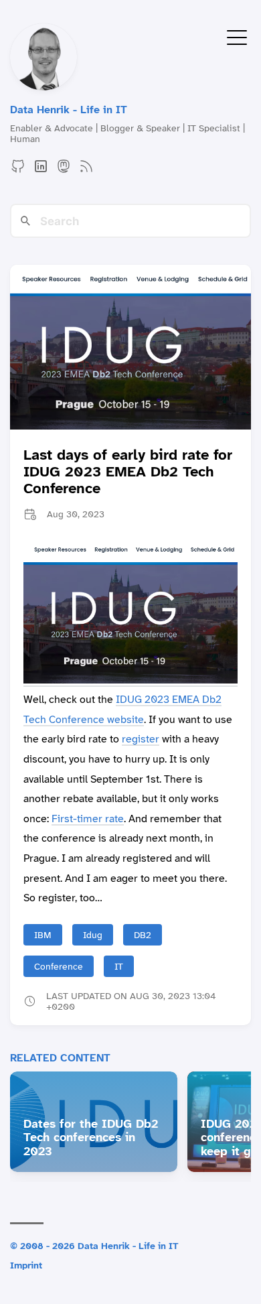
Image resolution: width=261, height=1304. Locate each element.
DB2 (142, 935)
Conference (58, 966)
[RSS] (86, 171)
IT (118, 966)
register (140, 739)
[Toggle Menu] (237, 36)
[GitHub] (18, 171)
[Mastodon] (64, 171)
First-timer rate (88, 818)
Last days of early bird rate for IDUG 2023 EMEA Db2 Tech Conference (127, 471)
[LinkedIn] (41, 171)
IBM (43, 935)
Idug (92, 935)
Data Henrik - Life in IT (68, 110)
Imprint (26, 1265)
